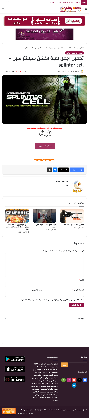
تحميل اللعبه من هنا (45, 146)
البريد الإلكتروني (78, 290)
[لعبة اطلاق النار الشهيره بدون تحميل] (44, 216)
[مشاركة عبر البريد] (49, 170)
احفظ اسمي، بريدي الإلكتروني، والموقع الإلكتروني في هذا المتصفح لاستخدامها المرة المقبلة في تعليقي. (49, 300)
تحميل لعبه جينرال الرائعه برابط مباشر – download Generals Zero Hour (17, 227)
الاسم (81, 280)
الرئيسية (79, 48)
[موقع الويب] (67, 185)
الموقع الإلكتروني (37, 290)
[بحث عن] (86, 10)
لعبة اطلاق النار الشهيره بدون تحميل (46, 225)
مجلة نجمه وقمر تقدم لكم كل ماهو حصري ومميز (65, 2)
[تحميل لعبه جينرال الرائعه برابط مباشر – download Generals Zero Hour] (17, 216)
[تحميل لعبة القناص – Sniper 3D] (72, 216)
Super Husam (74, 71)
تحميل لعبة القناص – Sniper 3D (73, 224)
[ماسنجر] (55, 170)
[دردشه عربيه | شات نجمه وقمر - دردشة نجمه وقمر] (71, 9)
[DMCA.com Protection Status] (9, 414)
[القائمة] (3, 10)
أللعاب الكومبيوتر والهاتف (67, 48)
